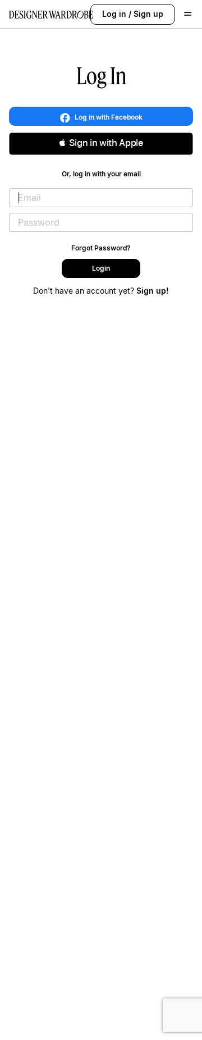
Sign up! (152, 290)
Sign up (148, 14)
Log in (114, 14)
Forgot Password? (101, 248)
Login (101, 268)
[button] (101, 144)
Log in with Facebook (108, 117)
